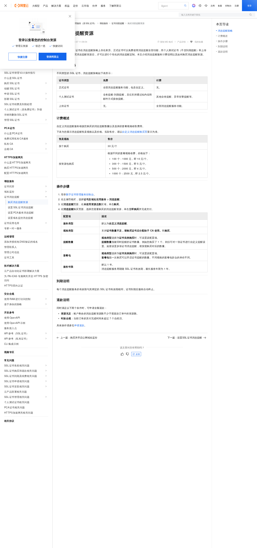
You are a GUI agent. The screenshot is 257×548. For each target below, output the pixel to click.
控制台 (228, 5)
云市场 (85, 5)
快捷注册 (22, 56)
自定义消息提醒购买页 (134, 131)
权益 (67, 5)
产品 (45, 5)
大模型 (36, 5)
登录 (249, 5)
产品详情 (181, 41)
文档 (212, 5)
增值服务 (104, 23)
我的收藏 (199, 41)
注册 (237, 5)
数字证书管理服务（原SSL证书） (80, 23)
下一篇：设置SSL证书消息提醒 (184, 337)
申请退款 (79, 325)
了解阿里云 (115, 5)
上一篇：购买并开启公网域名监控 (78, 337)
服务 (103, 5)
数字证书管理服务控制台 (80, 194)
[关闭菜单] (5, 5)
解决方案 (56, 5)
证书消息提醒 (118, 23)
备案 (220, 5)
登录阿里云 (53, 56)
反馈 (138, 353)
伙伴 (94, 5)
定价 (75, 5)
